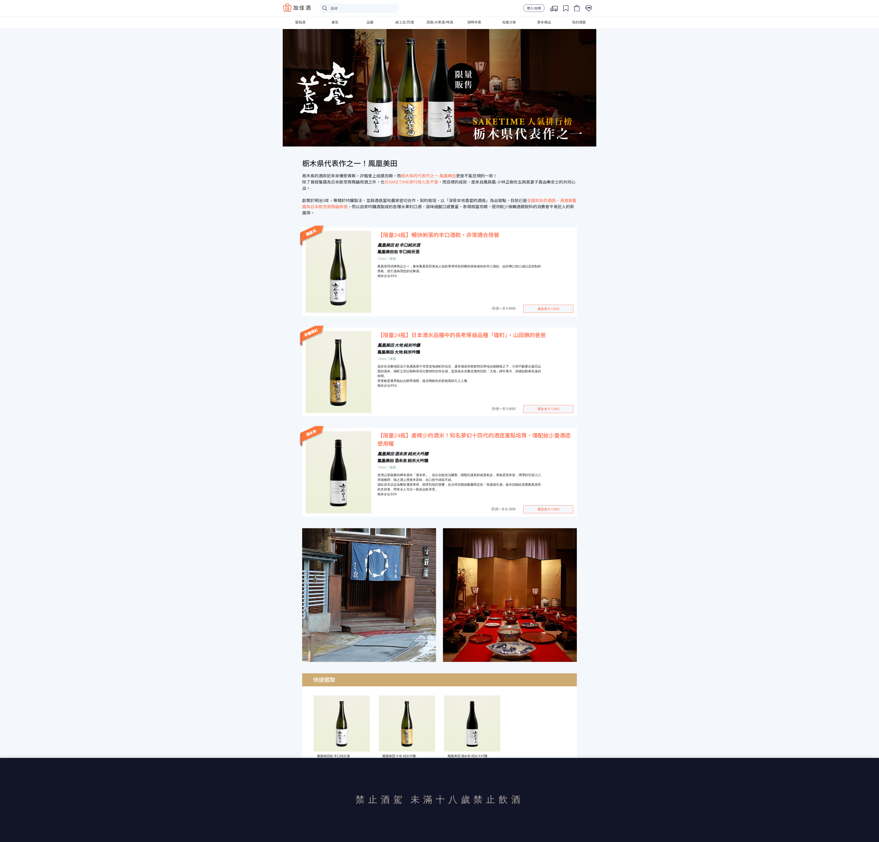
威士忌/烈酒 (404, 22)
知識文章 (509, 22)
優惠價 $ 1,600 (548, 309)
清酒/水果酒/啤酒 (439, 22)
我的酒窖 (579, 22)
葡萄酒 (300, 22)
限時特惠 (474, 22)
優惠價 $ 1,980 (548, 509)
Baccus (297, 7)
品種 (369, 22)
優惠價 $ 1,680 (548, 409)
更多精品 (544, 22)
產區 (334, 22)
